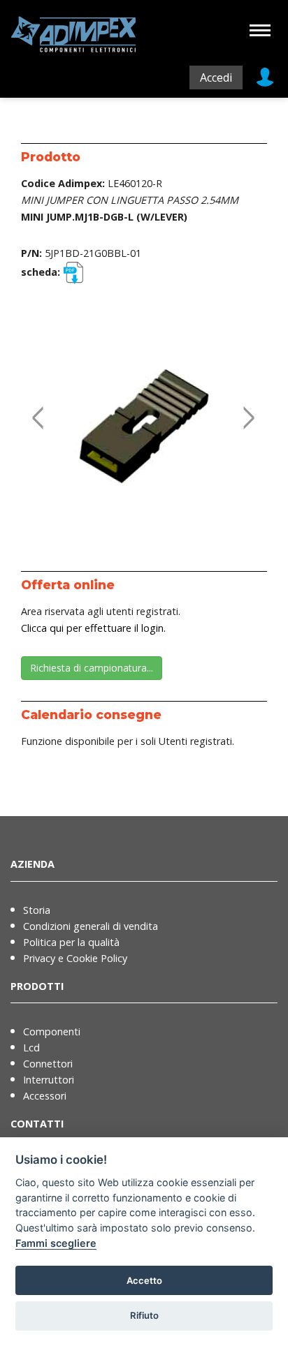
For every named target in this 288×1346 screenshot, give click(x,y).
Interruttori (48, 1079)
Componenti (51, 1031)
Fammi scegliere (55, 1243)
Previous (34, 403)
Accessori (44, 1095)
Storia (36, 910)
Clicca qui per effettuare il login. (93, 628)
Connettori (48, 1063)
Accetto (144, 1280)
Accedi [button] (216, 77)
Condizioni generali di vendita (90, 926)
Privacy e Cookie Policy (75, 958)
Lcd (31, 1047)
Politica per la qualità (71, 942)
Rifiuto (144, 1315)
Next (246, 403)
